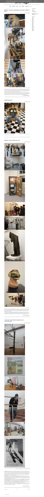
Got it (37, 1)
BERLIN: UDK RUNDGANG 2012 (12, 140)
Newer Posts (6, 489)
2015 (33, 29)
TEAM (20, 6)
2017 (33, 27)
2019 (33, 25)
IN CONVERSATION (34, 11)
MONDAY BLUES (8, 100)
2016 (33, 28)
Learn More (34, 1)
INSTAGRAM (26, 6)
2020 (33, 24)
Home (17, 489)
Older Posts (29, 489)
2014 (33, 30)
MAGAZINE (13, 6)
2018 (33, 26)
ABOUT (17, 6)
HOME (10, 6)
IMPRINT (23, 6)
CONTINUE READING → (26, 95)
